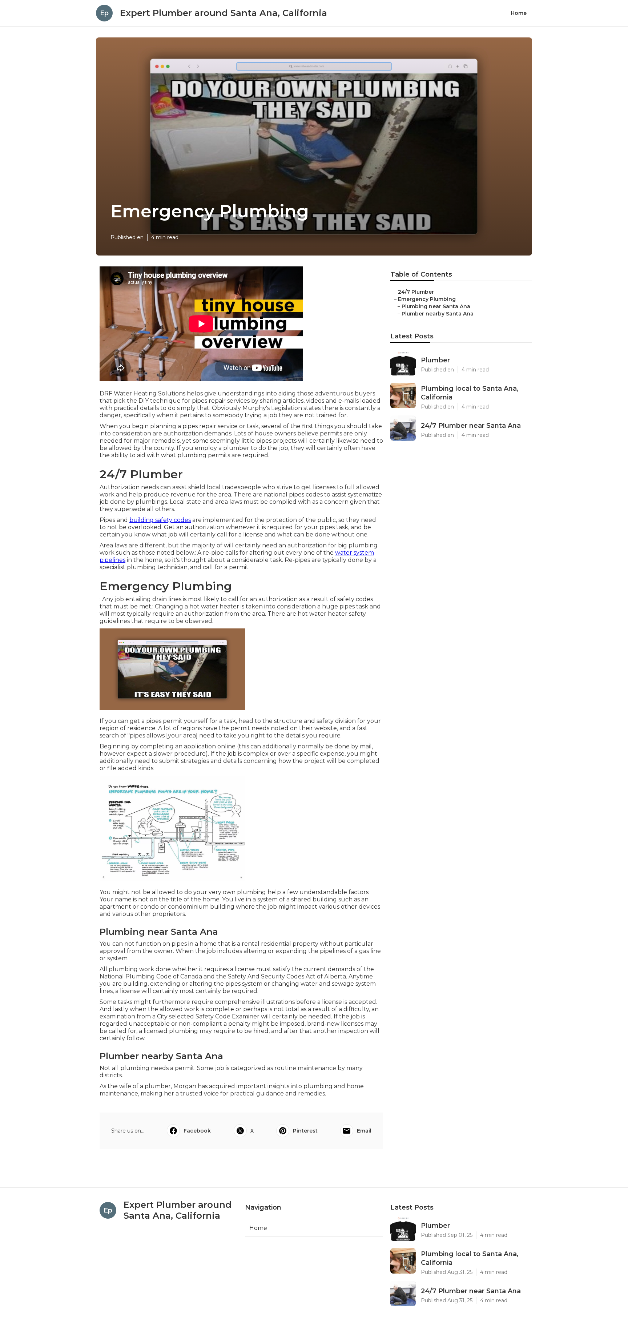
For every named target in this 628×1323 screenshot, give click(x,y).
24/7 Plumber (416, 292)
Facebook (197, 1130)
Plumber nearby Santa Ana (438, 313)
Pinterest (305, 1130)
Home (519, 13)
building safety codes (160, 519)
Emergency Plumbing (427, 299)
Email (364, 1130)
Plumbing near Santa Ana (436, 306)
